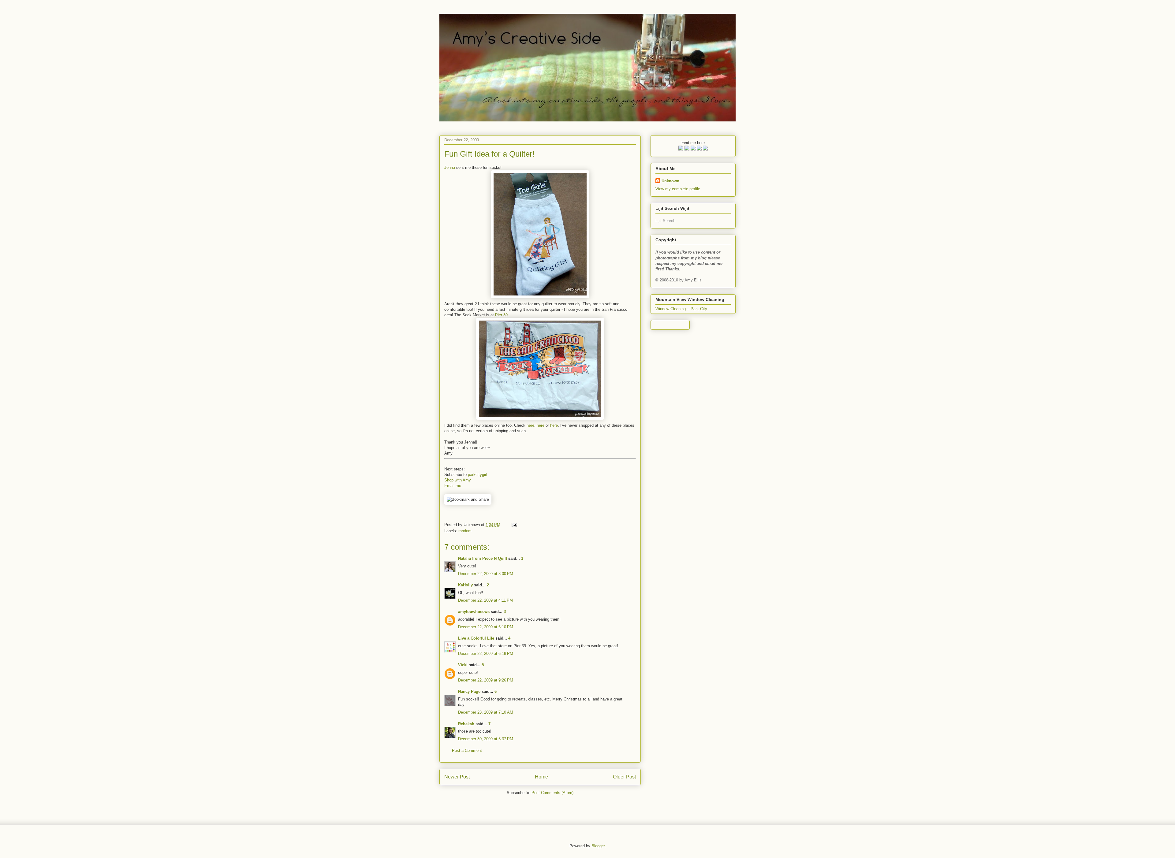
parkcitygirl (477, 474)
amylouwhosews (474, 611)
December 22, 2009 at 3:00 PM (485, 573)
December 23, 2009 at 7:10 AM (485, 712)
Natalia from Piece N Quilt (482, 558)
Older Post (624, 776)
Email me (452, 485)
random (465, 531)
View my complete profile (677, 189)
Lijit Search (665, 220)
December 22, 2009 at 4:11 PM (485, 600)
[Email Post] (513, 524)
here (530, 425)
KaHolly (465, 585)
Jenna (449, 167)
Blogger (598, 846)
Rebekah (466, 724)
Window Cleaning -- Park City (681, 308)
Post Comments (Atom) (552, 792)
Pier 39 (501, 315)
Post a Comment (467, 750)
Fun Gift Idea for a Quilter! (489, 153)
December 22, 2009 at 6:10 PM (485, 627)
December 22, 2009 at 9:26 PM (485, 680)
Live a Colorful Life (476, 638)
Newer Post (457, 776)
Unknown (670, 181)
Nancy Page (469, 691)
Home (541, 776)
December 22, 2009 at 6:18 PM (485, 653)
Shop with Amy (457, 480)
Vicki (463, 665)
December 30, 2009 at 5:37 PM (485, 739)
